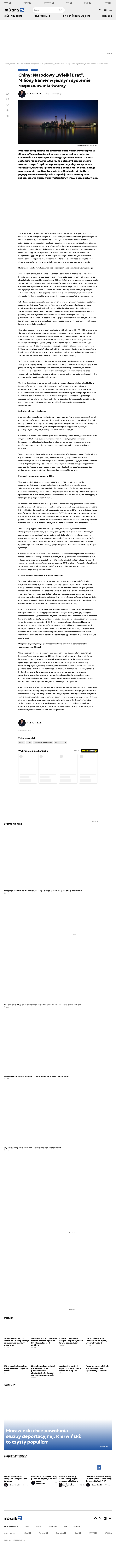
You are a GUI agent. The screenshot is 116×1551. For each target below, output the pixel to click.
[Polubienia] (7, 93)
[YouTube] (110, 1518)
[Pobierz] (7, 110)
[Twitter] (100, 1518)
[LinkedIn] (105, 1518)
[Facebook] (95, 1518)
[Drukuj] (7, 104)
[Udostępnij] (7, 116)
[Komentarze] (7, 99)
